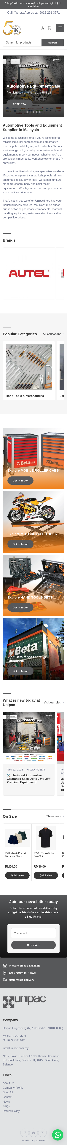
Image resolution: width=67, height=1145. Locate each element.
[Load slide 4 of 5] (36, 112)
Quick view (17, 875)
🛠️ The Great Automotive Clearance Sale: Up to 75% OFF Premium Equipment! (29, 779)
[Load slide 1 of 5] (27, 112)
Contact (7, 1097)
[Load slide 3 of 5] (33, 112)
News (6, 1101)
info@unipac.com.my (16, 1048)
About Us (8, 1083)
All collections (52, 333)
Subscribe (33, 945)
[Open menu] (60, 28)
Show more (53, 816)
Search (52, 42)
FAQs (6, 1106)
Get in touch (20, 480)
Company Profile (13, 1087)
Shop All (8, 1092)
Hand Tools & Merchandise (25, 395)
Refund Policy (11, 1111)
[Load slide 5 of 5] (40, 112)
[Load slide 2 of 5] (30, 112)
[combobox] (33, 42)
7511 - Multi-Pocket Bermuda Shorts (15, 855)
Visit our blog (52, 702)
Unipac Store (37, 1140)
